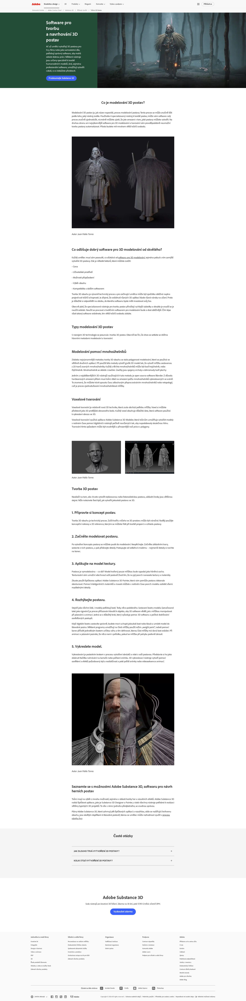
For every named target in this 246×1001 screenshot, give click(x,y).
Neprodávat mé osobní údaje (185, 997)
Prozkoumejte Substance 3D (61, 78)
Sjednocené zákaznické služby (77, 948)
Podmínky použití (148, 997)
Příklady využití (82, 10)
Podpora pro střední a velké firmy (152, 955)
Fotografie (34, 945)
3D (65, 4)
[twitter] (61, 996)
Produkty (75, 4)
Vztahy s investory (185, 962)
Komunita (99, 4)
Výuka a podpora (116, 4)
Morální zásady (184, 973)
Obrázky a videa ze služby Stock (41, 966)
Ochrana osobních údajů (133, 997)
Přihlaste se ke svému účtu (188, 941)
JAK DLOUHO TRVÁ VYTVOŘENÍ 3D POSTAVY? (96, 851)
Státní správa (109, 948)
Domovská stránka (38, 10)
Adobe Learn (146, 952)
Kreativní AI (34, 941)
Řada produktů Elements (39, 962)
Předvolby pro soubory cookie (164, 997)
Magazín (88, 4)
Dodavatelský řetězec (186, 966)
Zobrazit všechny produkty (39, 969)
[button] (198, 4)
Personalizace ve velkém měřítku (78, 941)
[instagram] (56, 996)
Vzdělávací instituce (111, 941)
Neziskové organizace (112, 945)
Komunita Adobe (147, 948)
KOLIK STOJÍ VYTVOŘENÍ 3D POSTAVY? (93, 860)
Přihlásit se (208, 4)
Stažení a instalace (148, 945)
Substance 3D (69, 10)
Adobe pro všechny (186, 976)
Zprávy (182, 955)
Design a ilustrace (36, 948)
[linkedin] (65, 996)
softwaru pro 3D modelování (131, 257)
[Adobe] (36, 4)
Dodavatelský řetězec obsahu (77, 945)
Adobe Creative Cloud (54, 10)
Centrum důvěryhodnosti (188, 969)
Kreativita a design (51, 4)
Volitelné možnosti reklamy (206, 997)
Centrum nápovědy (148, 941)
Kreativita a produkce (74, 952)
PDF (32, 955)
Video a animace (36, 952)
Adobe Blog (183, 980)
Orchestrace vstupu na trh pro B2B (78, 955)
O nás (181, 945)
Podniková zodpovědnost (187, 959)
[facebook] (52, 996)
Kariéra (182, 948)
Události (182, 952)
